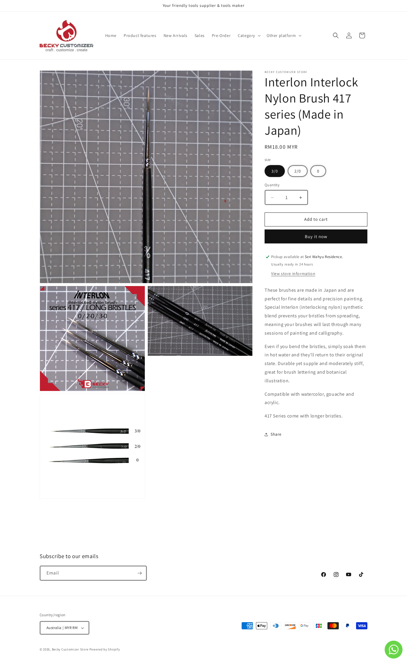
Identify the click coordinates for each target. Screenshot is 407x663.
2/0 (297, 171)
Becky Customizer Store (70, 649)
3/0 (274, 171)
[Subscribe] (139, 573)
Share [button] (276, 434)
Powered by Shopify (104, 649)
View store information (293, 273)
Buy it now (316, 236)
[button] (248, 35)
